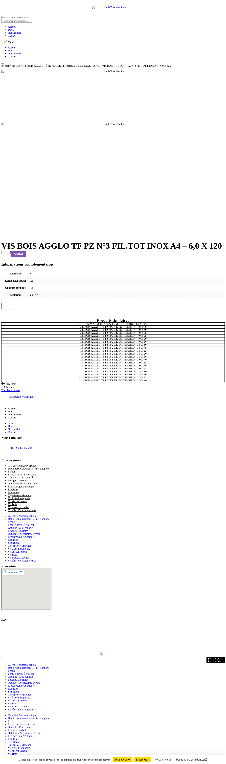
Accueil (12, 26)
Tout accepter (123, 759)
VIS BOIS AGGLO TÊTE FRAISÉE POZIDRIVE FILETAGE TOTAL (61, 65)
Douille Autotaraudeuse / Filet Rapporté (28, 468)
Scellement (13, 492)
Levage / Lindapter (18, 480)
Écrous (11, 471)
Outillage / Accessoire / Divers (24, 483)
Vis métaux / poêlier (18, 507)
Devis (11, 29)
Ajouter (18, 253)
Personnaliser (163, 759)
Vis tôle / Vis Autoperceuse (22, 510)
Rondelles (13, 489)
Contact (12, 35)
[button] (113, 42)
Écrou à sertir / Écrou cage (22, 474)
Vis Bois (15, 65)
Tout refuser (142, 759)
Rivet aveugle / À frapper (21, 486)
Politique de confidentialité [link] (191, 759)
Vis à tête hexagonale (19, 498)
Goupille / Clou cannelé (20, 477)
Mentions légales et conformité (17, 630)
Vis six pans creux (17, 501)
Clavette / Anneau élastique (22, 465)
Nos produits (14, 32)
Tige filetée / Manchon (19, 495)
